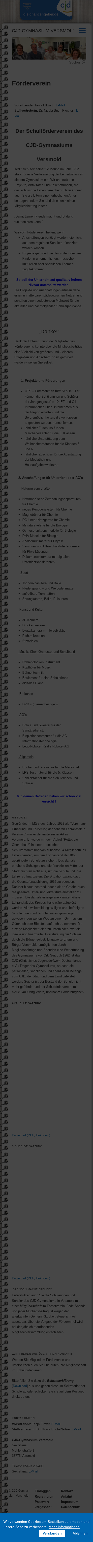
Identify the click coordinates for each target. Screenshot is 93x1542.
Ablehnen (80, 1533)
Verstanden (52, 1533)
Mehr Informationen (64, 1527)
